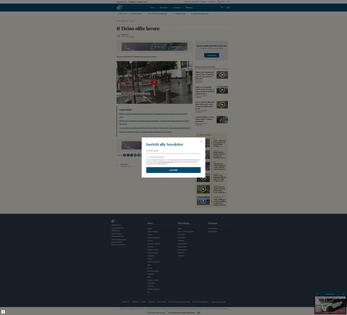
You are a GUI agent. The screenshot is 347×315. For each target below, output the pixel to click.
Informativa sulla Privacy (166, 162)
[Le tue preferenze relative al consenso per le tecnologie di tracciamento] (3, 312)
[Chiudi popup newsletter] (201, 141)
